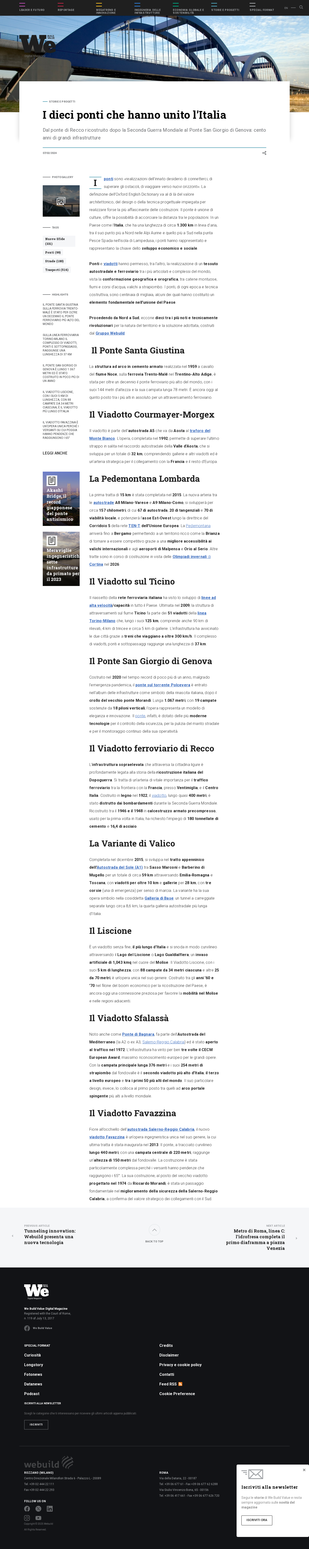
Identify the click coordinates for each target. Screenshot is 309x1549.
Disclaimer (169, 1355)
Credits (166, 1345)
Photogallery (62, 177)
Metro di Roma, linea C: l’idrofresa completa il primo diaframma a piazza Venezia (255, 1237)
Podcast (31, 1393)
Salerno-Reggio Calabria (163, 1042)
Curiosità (32, 1355)
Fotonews (33, 1374)
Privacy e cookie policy (180, 1365)
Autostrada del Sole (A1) (120, 867)
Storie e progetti (225, 10)
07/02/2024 (50, 153)
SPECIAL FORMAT (262, 10)
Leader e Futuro (32, 10)
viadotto (159, 795)
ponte (140, 716)
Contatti (166, 1374)
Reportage (66, 10)
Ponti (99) (53, 252)
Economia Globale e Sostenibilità (188, 11)
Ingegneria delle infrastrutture (147, 11)
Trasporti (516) (56, 270)
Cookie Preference (177, 1393)
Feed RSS (168, 1384)
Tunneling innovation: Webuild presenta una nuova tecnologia (50, 1234)
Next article (275, 1225)
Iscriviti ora (256, 1520)
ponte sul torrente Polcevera (162, 685)
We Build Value (42, 1328)
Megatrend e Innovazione (106, 11)
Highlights (60, 294)
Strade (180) (54, 261)
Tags (55, 227)
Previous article (36, 1225)
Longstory (33, 1365)
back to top (154, 1241)
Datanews (33, 1384)
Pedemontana (198, 525)
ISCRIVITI (36, 1424)
